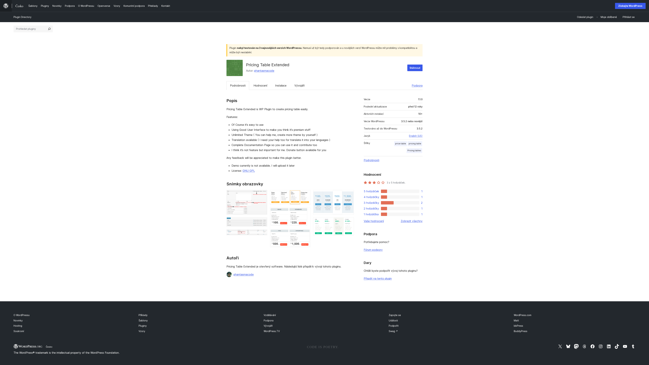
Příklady (143, 315)
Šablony (143, 320)
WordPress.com (522, 315)
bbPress (518, 325)
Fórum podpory (373, 249)
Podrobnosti (238, 85)
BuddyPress (520, 331)
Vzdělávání (270, 315)
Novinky (18, 320)
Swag (393, 331)
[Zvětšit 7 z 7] (349, 222)
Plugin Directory (22, 17)
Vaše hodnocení (374, 221)
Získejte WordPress (630, 5)
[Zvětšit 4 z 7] (306, 194)
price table (400, 143)
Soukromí (19, 331)
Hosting (18, 325)
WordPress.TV (272, 331)
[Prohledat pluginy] (49, 29)
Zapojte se (395, 315)
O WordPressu (22, 315)
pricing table (415, 143)
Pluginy (143, 325)
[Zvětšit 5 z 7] (306, 212)
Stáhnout (415, 67)
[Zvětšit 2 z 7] (262, 222)
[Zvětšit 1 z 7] (262, 194)
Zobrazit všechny (412, 221)
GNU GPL (249, 170)
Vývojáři (299, 85)
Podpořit (394, 325)
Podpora (417, 85)
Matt (516, 320)
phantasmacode (264, 70)
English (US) (416, 135)
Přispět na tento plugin (378, 278)
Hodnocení (260, 85)
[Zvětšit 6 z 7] (349, 194)
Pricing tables (414, 150)
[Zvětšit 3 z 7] (262, 234)
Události (393, 320)
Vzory (142, 331)
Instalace (280, 85)
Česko (49, 346)
